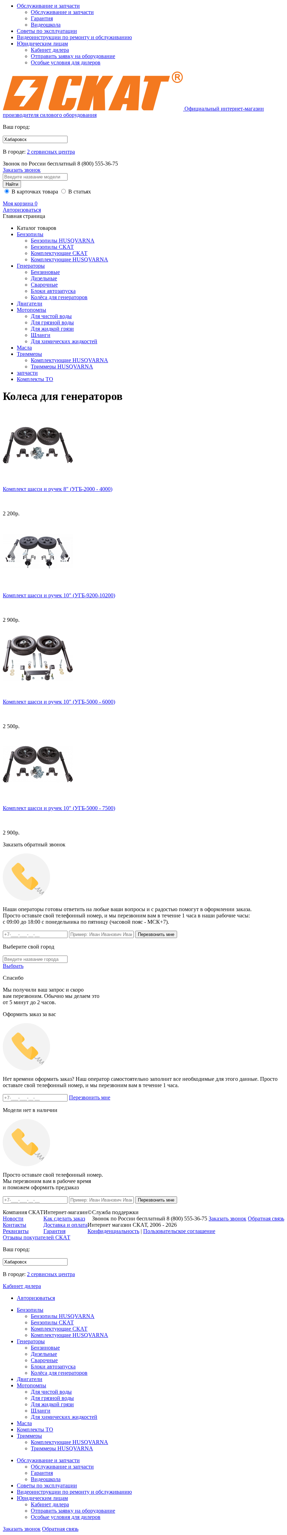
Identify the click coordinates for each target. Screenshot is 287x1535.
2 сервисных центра (51, 152)
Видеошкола (46, 25)
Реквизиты (16, 1231)
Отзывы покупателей (36, 1237)
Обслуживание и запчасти (48, 6)
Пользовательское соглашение (179, 1231)
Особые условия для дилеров (65, 62)
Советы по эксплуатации (47, 31)
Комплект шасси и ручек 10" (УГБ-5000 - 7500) (59, 808)
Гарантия (42, 18)
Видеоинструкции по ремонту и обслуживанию (74, 37)
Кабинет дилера (50, 50)
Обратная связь (60, 1529)
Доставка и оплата (65, 1225)
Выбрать (13, 966)
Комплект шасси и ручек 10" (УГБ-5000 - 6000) (59, 702)
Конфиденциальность (113, 1231)
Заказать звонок (22, 170)
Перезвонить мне (89, 1097)
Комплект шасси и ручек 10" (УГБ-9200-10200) (59, 595)
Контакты (14, 1225)
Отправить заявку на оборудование (73, 56)
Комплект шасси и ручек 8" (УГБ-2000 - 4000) (57, 489)
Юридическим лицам (42, 44)
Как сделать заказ (64, 1218)
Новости (13, 1218)
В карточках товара (34, 192)
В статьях (79, 192)
